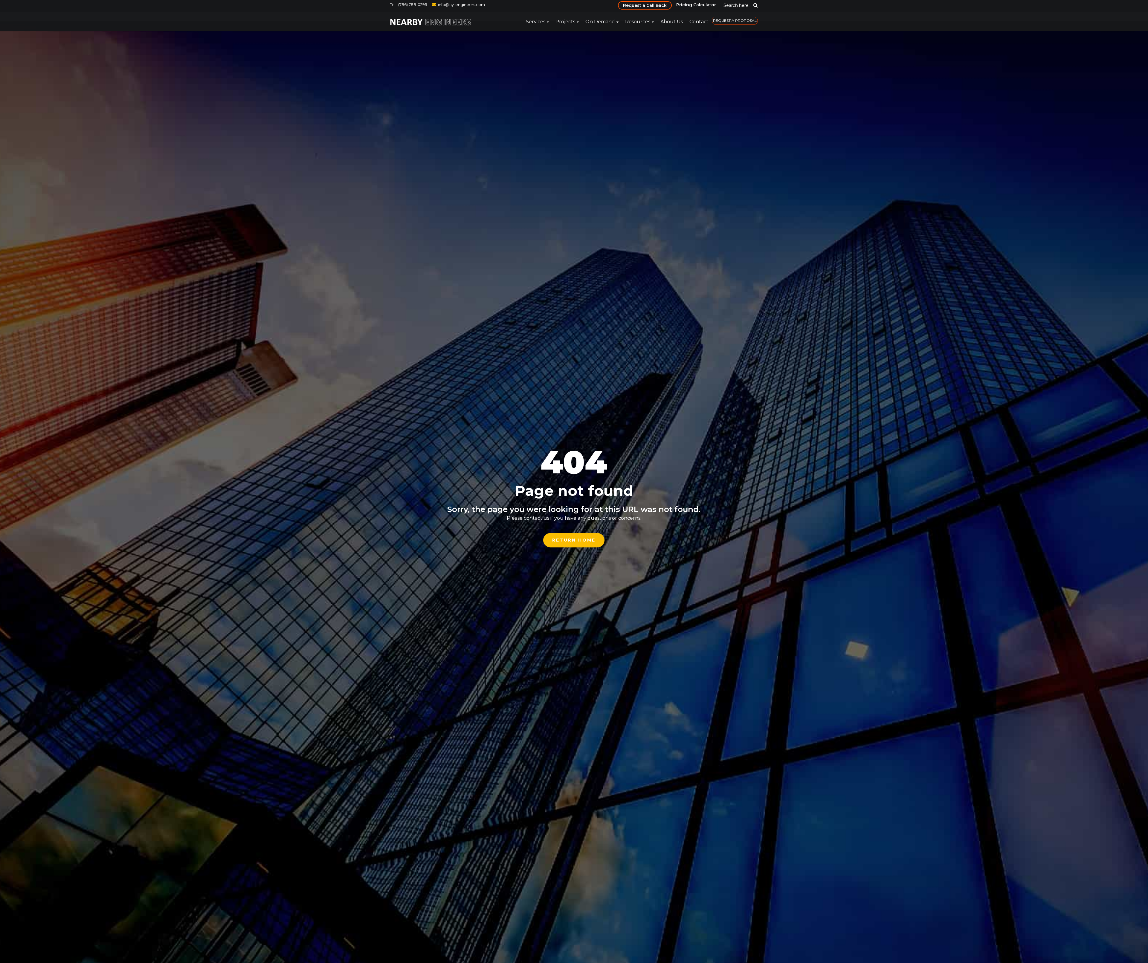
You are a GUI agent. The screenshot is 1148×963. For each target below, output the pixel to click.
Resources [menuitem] (637, 21)
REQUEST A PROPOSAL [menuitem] (735, 20)
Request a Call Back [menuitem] (645, 5)
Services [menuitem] (535, 21)
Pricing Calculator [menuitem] (696, 4)
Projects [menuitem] (565, 21)
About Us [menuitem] (671, 21)
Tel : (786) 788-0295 (408, 4)
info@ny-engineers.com (461, 4)
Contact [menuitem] (699, 21)
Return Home (574, 540)
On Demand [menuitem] (600, 21)
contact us (536, 518)
